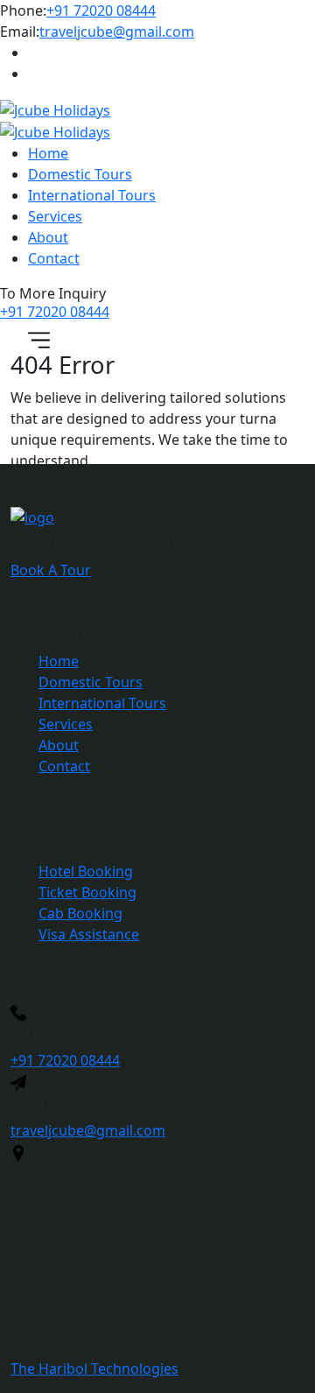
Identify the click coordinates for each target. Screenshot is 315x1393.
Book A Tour (50, 570)
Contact (54, 258)
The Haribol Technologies (94, 1368)
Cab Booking (80, 913)
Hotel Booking (85, 871)
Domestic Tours (80, 174)
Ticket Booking (87, 892)
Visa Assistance (88, 934)
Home (48, 153)
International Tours (92, 195)
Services (55, 216)
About (48, 237)
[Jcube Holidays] (55, 109)
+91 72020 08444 (101, 10)
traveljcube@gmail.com (116, 31)
